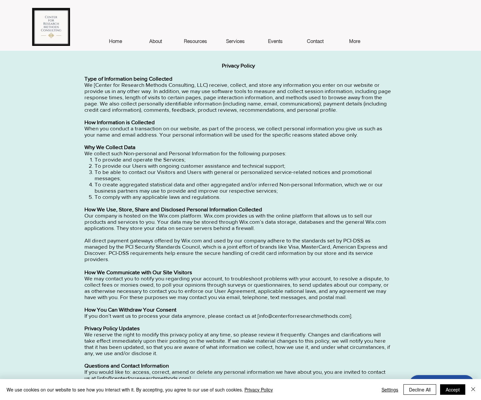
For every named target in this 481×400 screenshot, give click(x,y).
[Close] (473, 389)
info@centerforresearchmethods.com (304, 316)
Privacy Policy (258, 389)
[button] (195, 41)
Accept (453, 389)
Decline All (420, 389)
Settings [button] (390, 389)
